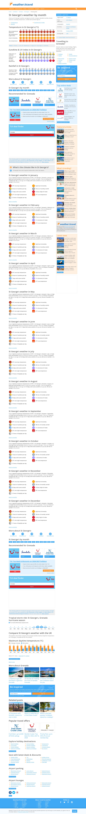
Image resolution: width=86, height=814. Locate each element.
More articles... (61, 163)
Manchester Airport (16, 771)
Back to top (12, 662)
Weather (11, 9)
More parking (12, 776)
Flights (60, 55)
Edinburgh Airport (31, 774)
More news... (60, 272)
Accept (74, 811)
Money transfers (62, 63)
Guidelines (24, 804)
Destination (12, 130)
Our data (24, 801)
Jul (33, 90)
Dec (53, 90)
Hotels (70, 54)
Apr (22, 90)
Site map (16, 807)
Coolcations (45, 745)
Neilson (28, 760)
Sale (15, 120)
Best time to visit (13, 84)
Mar (18, 90)
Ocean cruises (72, 58)
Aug (37, 90)
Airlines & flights (15, 760)
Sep (41, 90)
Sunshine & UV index (39, 22)
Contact (16, 803)
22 (34, 646)
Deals (24, 9)
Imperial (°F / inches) (24, 656)
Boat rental (61, 58)
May (26, 90)
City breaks (14, 745)
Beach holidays (14, 744)
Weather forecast (22, 84)
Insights (37, 9)
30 (21, 645)
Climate (39, 807)
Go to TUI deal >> (48, 119)
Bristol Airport (14, 774)
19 (42, 647)
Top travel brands (15, 759)
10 (19, 648)
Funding (23, 805)
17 (26, 647)
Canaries (47, 801)
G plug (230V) (69, 31)
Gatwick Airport (46, 771)
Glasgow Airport (46, 772)
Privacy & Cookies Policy (23, 811)
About (16, 801)
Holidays (60, 54)
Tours (70, 61)
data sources (45, 162)
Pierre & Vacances (46, 759)
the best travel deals (68, 226)
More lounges (12, 788)
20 (30, 646)
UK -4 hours (69, 20)
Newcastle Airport (46, 774)
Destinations (18, 9)
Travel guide (41, 84)
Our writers (24, 803)
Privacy (16, 804)
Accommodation (73, 55)
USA (46, 807)
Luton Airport (29, 771)
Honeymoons (45, 744)
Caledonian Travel (46, 760)
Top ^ (10, 795)
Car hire (60, 60)
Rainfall (13, 24)
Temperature (14, 22)
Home (10, 11)
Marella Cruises (30, 762)
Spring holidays (30, 744)
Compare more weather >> (14, 659)
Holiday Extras (45, 757)
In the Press (22, 807)
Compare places (46, 747)
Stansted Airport (15, 772)
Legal (16, 805)
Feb (14, 90)
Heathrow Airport (30, 786)
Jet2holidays (29, 759)
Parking (39, 805)
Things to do (72, 60)
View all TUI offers (50, 121)
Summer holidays (30, 745)
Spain (46, 804)
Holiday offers (14, 757)
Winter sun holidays (31, 748)
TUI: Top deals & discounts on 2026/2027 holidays (28, 110)
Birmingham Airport (31, 772)
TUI (27, 757)
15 (46, 647)
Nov (49, 90)
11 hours (68, 17)
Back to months (13, 201)
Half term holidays (15, 748)
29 (9, 645)
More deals (11, 764)
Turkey (46, 805)
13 (23, 648)
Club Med (44, 762)
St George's (26, 11)
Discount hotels (15, 762)
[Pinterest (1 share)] (17, 792)
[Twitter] (13, 792)
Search (42, 9)
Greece (46, 803)
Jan (10, 90)
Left (67, 33)
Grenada (21, 11)
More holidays (12, 751)
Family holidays (15, 747)
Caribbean (15, 11)
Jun (29, 90)
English (68, 24)
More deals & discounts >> (63, 122)
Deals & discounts (50, 84)
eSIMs (59, 61)
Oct (45, 90)
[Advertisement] (56, 3)
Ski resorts (44, 748)
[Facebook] (10, 792)
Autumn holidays (30, 747)
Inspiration (31, 9)
